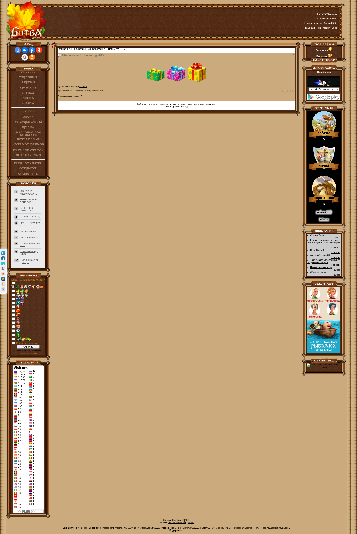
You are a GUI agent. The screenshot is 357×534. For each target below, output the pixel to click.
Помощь (335, 247)
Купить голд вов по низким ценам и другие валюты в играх (323, 241)
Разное (336, 237)
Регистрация (172, 106)
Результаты (21, 351)
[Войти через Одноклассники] (32, 57)
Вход (183, 106)
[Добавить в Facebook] (3, 258)
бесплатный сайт (177, 522)
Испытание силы (29, 237)
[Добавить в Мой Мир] (3, 279)
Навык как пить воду (321, 267)
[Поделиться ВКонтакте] (3, 253)
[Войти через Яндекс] (39, 50)
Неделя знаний (28, 231)
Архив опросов (34, 351)
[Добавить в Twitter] (3, 263)
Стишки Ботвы (317, 235)
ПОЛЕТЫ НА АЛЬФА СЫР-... (28, 209)
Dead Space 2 (317, 250)
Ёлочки (83, 86)
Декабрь (80, 49)
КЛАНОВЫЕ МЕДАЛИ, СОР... (28, 192)
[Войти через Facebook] (32, 50)
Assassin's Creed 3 (320, 255)
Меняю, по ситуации (26, 343)
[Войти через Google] (24, 57)
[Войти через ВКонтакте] (25, 50)
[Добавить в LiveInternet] (3, 268)
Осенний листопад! (30, 216)
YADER (86, 91)
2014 (71, 49)
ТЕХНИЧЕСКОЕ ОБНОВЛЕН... (28, 200)
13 (88, 49)
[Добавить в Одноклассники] (3, 284)
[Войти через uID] (18, 50)
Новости (335, 252)
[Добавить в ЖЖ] (3, 289)
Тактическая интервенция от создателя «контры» (323, 261)
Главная (62, 49)
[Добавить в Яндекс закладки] (3, 274)
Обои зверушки (318, 272)
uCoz (191, 522)
